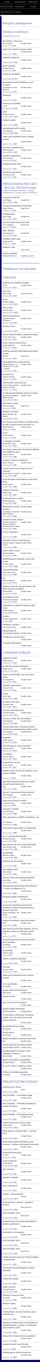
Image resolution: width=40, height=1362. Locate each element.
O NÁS (33, 7)
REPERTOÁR (6, 7)
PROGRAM (20, 2)
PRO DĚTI (33, 2)
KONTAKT (20, 7)
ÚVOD (7, 2)
